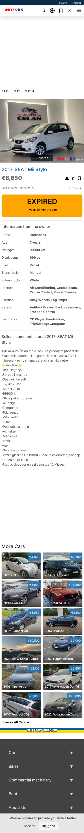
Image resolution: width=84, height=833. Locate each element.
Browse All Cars (14, 722)
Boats (14, 793)
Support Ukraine (42, 730)
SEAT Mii (29, 91)
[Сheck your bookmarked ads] (61, 10)
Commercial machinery (30, 780)
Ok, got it (48, 826)
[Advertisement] (42, 54)
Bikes (14, 766)
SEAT (16, 91)
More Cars (13, 546)
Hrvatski (63, 3)
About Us (17, 807)
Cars (5, 91)
